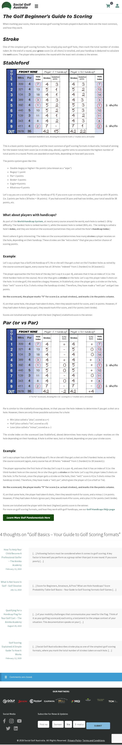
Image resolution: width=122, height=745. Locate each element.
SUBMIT (98, 725)
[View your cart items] (108, 6)
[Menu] (36, 6)
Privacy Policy (75, 740)
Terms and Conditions (93, 740)
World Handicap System (30, 221)
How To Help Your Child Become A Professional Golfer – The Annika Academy (11, 557)
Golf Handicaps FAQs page (101, 509)
